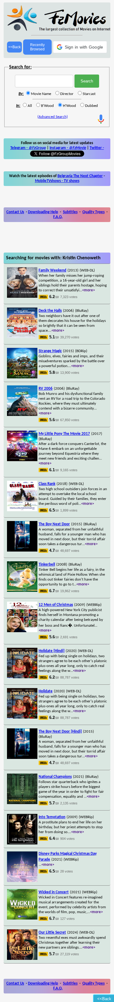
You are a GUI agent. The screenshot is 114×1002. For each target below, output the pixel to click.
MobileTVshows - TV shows (57, 181)
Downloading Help (43, 212)
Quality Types (93, 212)
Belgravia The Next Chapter (80, 176)
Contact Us (15, 212)
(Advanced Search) (52, 117)
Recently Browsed (37, 47)
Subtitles (70, 212)
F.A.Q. (58, 217)
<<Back (14, 47)
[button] (80, 47)
